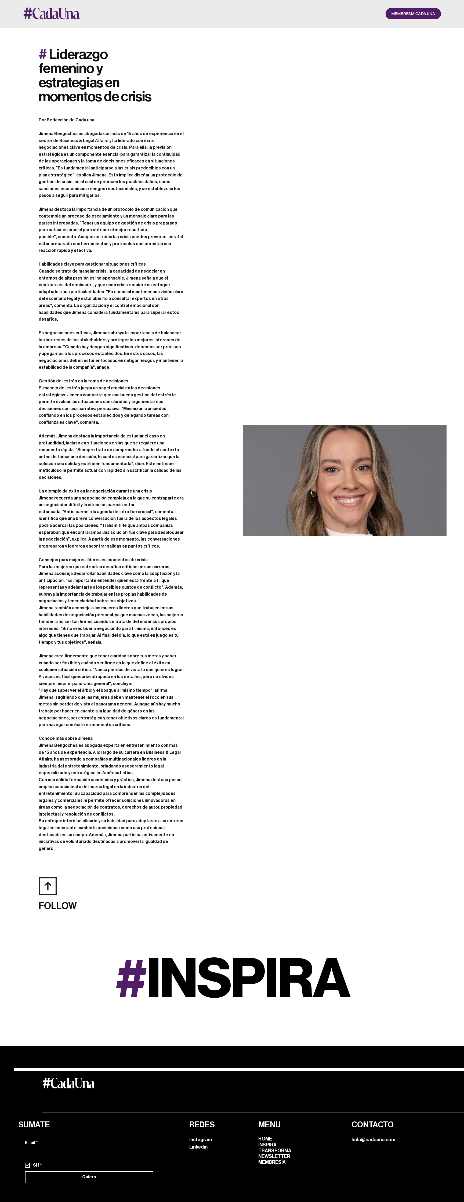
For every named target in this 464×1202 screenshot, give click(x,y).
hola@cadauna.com (373, 1139)
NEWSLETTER (274, 1156)
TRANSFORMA (274, 1150)
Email (31, 1143)
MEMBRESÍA (272, 1162)
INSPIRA (267, 1144)
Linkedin (198, 1147)
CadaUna (68, 1083)
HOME (265, 1138)
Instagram (200, 1139)
